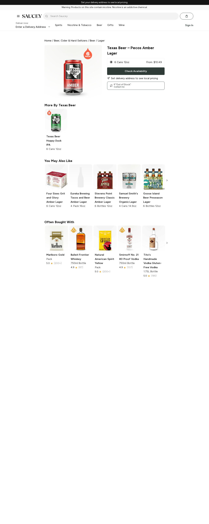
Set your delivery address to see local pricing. (104, 2)
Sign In (189, 25)
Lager (101, 40)
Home (47, 40)
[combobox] (113, 16)
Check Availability (136, 71)
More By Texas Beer (60, 105)
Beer (92, 40)
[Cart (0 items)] (186, 16)
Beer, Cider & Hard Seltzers (70, 40)
